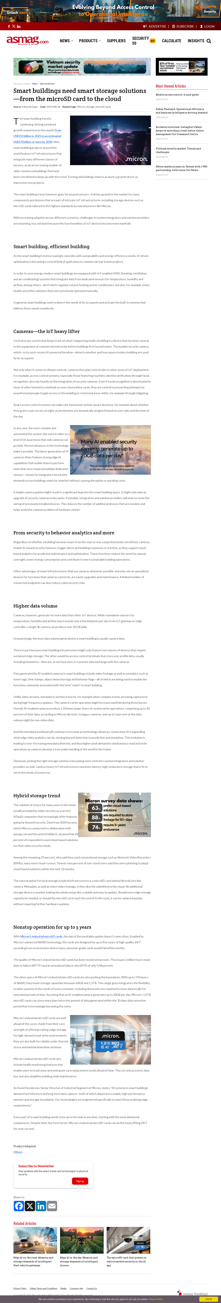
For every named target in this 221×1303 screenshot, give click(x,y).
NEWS (65, 40)
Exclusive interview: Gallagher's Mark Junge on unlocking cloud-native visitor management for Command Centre (180, 130)
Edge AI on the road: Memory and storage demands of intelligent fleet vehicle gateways (33, 1261)
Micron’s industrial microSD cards (41, 936)
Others (17, 1152)
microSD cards (103, 106)
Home (27, 83)
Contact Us (91, 1288)
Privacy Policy (20, 1288)
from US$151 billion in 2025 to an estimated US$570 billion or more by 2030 (37, 136)
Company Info (76, 1288)
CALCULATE (171, 40)
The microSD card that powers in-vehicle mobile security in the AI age (127, 1261)
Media (63, 1288)
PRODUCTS (88, 40)
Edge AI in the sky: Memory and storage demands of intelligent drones (79, 1261)
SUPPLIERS (116, 40)
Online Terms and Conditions (43, 1288)
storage (90, 106)
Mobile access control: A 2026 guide (177, 94)
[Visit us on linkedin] (18, 26)
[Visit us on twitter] (14, 26)
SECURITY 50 (140, 41)
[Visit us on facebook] (9, 26)
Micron (81, 106)
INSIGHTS (196, 40)
